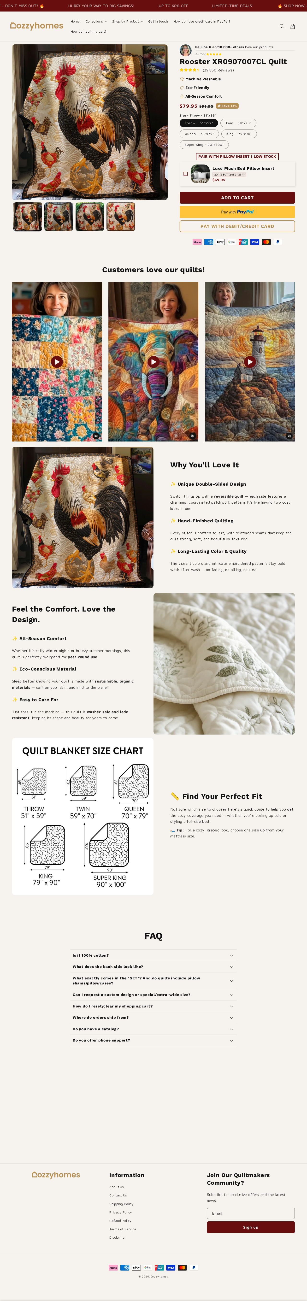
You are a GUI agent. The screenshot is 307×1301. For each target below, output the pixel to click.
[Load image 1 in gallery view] (27, 216)
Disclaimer (117, 1237)
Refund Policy (120, 1221)
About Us (116, 1187)
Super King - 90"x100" (204, 144)
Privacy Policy (120, 1212)
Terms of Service (122, 1229)
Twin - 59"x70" (238, 123)
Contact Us (118, 1195)
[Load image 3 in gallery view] (90, 216)
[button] (96, 21)
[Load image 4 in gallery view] (120, 216)
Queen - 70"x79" (199, 134)
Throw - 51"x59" (199, 123)
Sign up (251, 1227)
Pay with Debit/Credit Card (237, 226)
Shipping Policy (121, 1204)
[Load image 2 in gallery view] (58, 216)
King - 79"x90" (239, 134)
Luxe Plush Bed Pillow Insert (243, 168)
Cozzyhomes (159, 1276)
